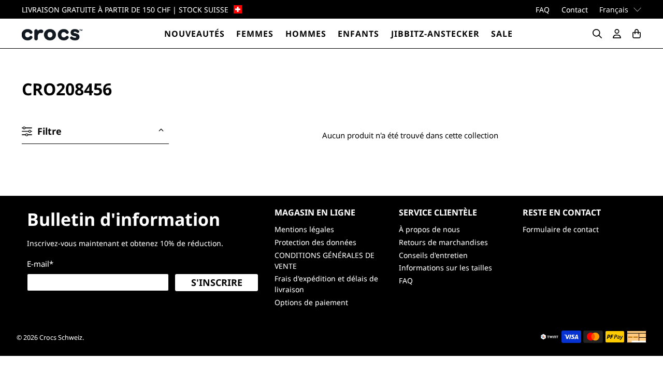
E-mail (40, 264)
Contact (574, 10)
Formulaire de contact (561, 229)
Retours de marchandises (443, 242)
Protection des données (315, 242)
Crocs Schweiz (60, 337)
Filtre (49, 131)
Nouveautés (194, 33)
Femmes (254, 33)
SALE (502, 33)
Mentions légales (304, 229)
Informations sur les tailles (445, 267)
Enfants (358, 33)
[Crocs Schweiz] (53, 33)
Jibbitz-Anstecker (435, 33)
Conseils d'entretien (433, 255)
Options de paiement (311, 302)
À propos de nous (429, 229)
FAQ (543, 10)
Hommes (305, 33)
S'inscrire (216, 282)
